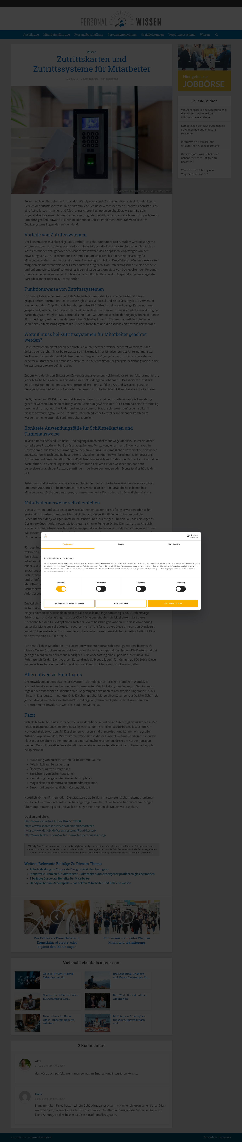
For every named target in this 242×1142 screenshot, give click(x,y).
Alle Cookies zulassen (173, 603)
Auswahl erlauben (121, 603)
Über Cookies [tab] (174, 544)
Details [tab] (121, 544)
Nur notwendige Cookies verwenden (69, 603)
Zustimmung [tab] (68, 544)
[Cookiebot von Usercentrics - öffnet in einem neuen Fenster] (182, 536)
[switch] (101, 589)
